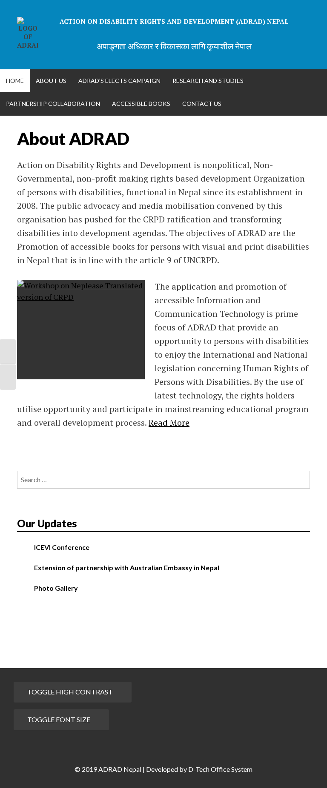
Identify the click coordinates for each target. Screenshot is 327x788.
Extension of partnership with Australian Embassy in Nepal (126, 567)
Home (15, 80)
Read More (169, 422)
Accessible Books (141, 103)
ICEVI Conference (61, 547)
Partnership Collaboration (53, 103)
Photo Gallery (56, 588)
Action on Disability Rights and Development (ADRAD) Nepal (174, 21)
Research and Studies (208, 80)
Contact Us (201, 103)
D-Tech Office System (220, 769)
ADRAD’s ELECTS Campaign (119, 80)
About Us (51, 80)
